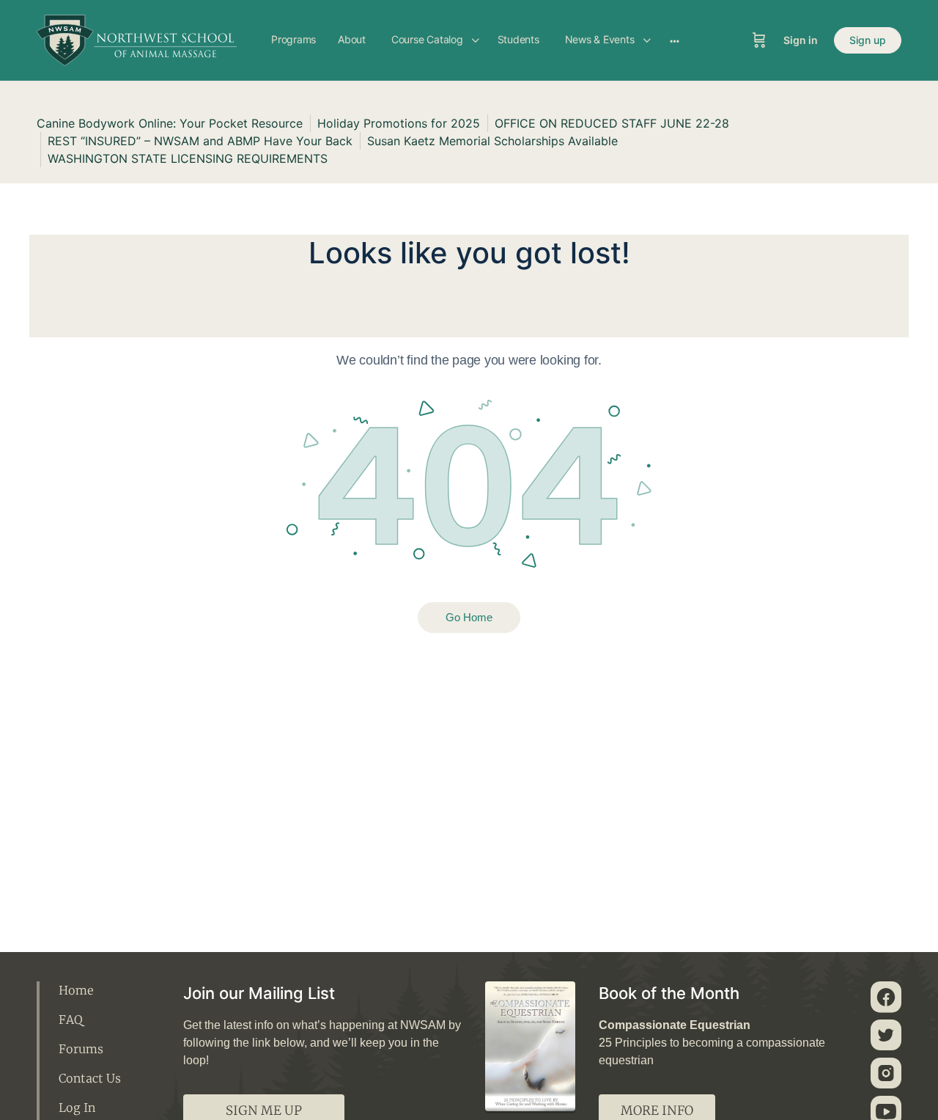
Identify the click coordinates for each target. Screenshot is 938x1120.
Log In (77, 1107)
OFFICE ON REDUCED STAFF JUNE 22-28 (612, 123)
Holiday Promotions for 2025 (398, 123)
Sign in (800, 40)
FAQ (71, 1019)
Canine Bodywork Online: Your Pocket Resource (170, 123)
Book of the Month (669, 993)
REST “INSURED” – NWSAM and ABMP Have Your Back (200, 140)
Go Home (469, 617)
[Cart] (759, 40)
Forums (81, 1049)
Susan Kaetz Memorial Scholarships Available (492, 140)
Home (76, 990)
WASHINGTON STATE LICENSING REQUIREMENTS (188, 158)
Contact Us (90, 1078)
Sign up (867, 40)
